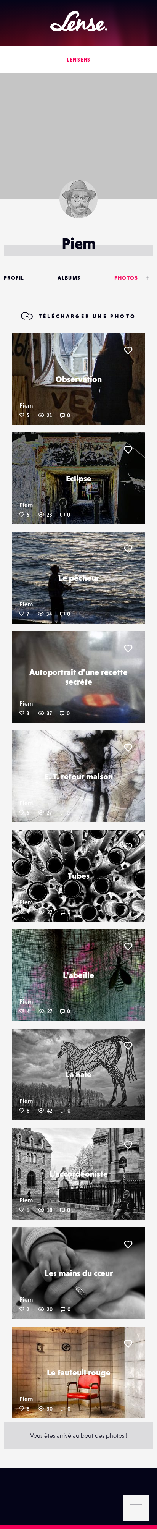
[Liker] (128, 350)
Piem (26, 405)
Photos (126, 278)
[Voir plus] (145, 277)
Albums (69, 278)
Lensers (79, 60)
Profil (14, 278)
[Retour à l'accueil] (78, 21)
